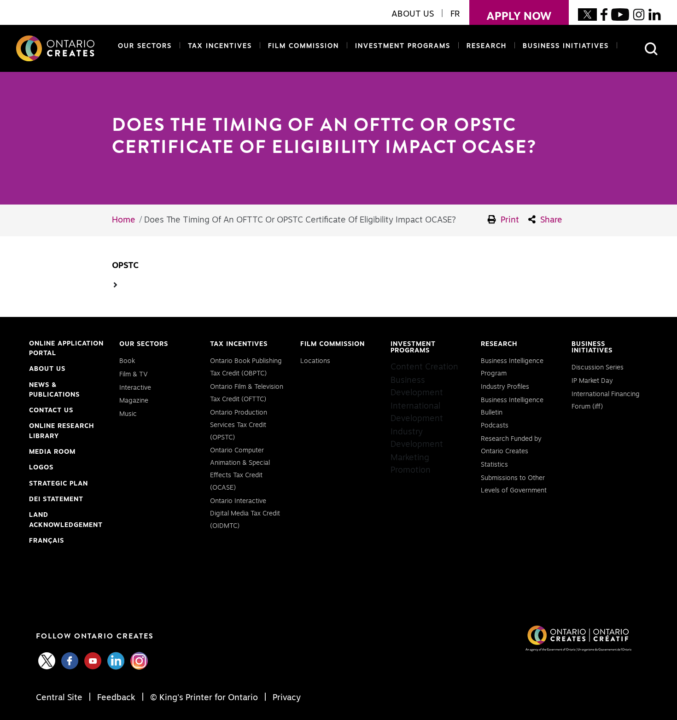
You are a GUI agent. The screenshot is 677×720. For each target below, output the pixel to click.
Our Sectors (145, 46)
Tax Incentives (220, 46)
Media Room (52, 452)
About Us (47, 369)
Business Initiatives (566, 46)
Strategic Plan (58, 483)
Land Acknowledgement (66, 521)
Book (127, 361)
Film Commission (301, 46)
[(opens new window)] (587, 14)
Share (550, 220)
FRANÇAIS (46, 541)
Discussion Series (598, 367)
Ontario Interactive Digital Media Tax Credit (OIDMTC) (245, 513)
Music (128, 414)
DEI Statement (56, 500)
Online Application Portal (66, 349)
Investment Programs (402, 46)
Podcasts (494, 425)
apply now (510, 16)
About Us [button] (412, 14)
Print (508, 220)
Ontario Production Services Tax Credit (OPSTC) (238, 425)
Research (487, 46)
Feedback (116, 698)
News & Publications (54, 390)
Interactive (135, 388)
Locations (315, 361)
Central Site (60, 698)
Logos (41, 467)
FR (455, 14)
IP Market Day (592, 381)
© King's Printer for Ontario (204, 698)
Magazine (133, 401)
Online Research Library (61, 432)
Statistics (494, 465)
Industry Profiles (505, 387)
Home (123, 220)
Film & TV (133, 374)
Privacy (285, 698)
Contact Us (51, 410)
